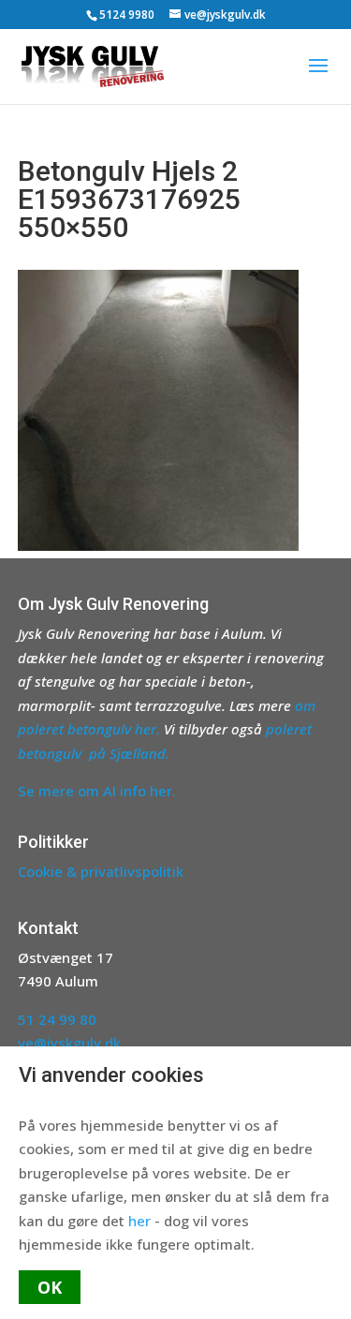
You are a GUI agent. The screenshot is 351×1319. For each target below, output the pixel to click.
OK (49, 1287)
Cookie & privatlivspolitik (100, 871)
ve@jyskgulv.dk (69, 1042)
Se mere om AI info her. (97, 790)
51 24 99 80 (57, 1019)
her (139, 1220)
